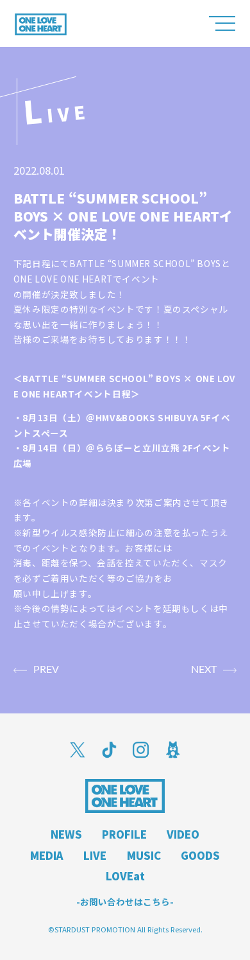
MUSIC (144, 855)
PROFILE (124, 834)
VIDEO (183, 834)
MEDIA (46, 855)
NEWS (66, 834)
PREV (46, 670)
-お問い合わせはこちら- (125, 902)
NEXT (204, 670)
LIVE (94, 855)
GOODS (200, 855)
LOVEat (125, 876)
